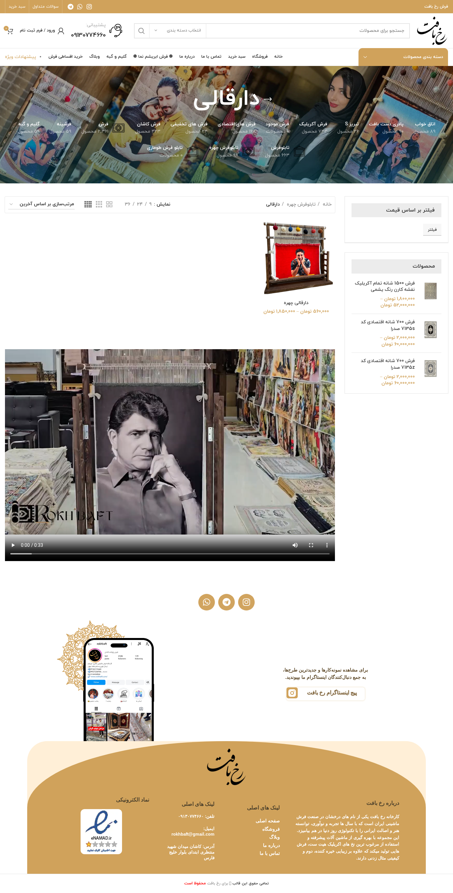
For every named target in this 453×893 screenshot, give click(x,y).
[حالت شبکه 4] (88, 204)
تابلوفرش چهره (301, 204)
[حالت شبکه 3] (99, 204)
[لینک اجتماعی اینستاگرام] (89, 7)
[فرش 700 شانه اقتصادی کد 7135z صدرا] (430, 372)
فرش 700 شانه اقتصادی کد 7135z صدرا (388, 364)
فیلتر (432, 229)
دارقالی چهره (296, 303)
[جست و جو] (141, 30)
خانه (326, 204)
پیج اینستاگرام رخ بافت (332, 692)
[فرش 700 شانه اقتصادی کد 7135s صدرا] (430, 333)
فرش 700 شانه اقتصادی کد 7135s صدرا (388, 325)
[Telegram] (226, 602)
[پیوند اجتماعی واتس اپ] (80, 7)
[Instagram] (246, 602)
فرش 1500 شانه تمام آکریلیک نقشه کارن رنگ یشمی (385, 286)
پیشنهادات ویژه (20, 57)
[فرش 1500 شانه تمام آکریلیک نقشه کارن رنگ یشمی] (430, 294)
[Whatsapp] (206, 602)
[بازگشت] (268, 99)
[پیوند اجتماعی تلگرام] (70, 7)
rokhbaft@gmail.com (193, 834)
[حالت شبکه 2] (109, 204)
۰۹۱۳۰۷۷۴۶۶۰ (191, 816)
